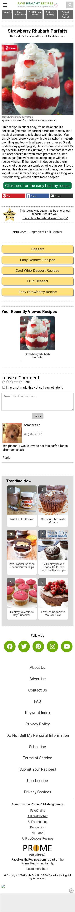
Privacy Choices (37, 792)
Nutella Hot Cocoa (21, 519)
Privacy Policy (38, 724)
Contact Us (37, 690)
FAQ (37, 701)
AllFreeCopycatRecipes (37, 838)
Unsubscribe (37, 780)
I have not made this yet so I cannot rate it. (34, 387)
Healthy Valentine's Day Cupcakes (22, 614)
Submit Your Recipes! (37, 769)
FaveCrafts (37, 810)
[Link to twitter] (24, 646)
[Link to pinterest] (38, 646)
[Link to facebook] (10, 646)
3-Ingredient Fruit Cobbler (45, 232)
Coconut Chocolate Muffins (53, 521)
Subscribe (37, 746)
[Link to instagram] (52, 646)
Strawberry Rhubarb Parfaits (37, 356)
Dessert (37, 249)
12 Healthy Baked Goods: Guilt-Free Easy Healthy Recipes (53, 567)
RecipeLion (37, 827)
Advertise (37, 678)
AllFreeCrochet (38, 816)
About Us (37, 667)
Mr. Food (37, 833)
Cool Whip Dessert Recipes (37, 270)
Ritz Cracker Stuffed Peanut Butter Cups (22, 566)
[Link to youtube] (66, 646)
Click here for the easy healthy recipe (37, 185)
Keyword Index (37, 712)
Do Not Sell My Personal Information (37, 735)
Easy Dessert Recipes (37, 260)
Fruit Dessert (37, 281)
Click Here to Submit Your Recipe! (45, 218)
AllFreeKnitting (38, 822)
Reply (6, 457)
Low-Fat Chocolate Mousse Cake (53, 614)
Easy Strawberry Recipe (37, 292)
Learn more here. (37, 869)
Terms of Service (37, 758)
